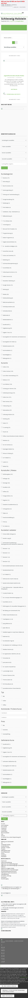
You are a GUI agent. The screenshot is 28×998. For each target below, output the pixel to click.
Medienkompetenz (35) (8, 346)
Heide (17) (5, 423)
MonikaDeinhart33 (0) (8, 570)
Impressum (4, 861)
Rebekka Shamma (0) (8, 649)
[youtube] (15, 9)
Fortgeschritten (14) (7, 496)
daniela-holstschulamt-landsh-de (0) (11, 583)
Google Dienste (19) (8, 285)
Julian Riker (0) (6, 628)
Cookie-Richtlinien (24, 977)
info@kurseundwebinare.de (6, 5)
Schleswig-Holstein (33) (8, 414)
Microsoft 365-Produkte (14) (10, 229)
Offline (4, 705)
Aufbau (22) (6, 491)
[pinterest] (26, 9)
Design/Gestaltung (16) (8, 199)
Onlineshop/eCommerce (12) (10, 272)
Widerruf (3, 867)
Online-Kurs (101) (7, 397)
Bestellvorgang (4, 878)
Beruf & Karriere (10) (8, 186)
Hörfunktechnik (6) (7, 311)
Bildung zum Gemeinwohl (7, 841)
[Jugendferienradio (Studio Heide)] (14, 66)
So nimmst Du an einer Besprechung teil (11, 837)
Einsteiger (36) (6, 483)
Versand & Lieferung (6, 876)
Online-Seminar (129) (8, 371)
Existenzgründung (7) (8, 190)
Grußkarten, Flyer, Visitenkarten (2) (11, 211)
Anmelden (16, 7)
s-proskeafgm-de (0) (8, 671)
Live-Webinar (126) (7, 384)
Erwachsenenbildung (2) (8, 517)
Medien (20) (6, 294)
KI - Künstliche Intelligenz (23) (10, 246)
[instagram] (18, 9)
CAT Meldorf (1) (7, 457)
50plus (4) (5, 513)
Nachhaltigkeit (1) (7, 354)
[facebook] (21, 9)
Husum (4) (5, 431)
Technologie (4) (6, 224)
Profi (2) (5, 522)
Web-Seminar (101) (7, 401)
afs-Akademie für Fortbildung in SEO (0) (12, 645)
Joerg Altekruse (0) (7, 623)
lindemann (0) (6, 636)
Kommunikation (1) (7, 350)
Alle (4, 696)
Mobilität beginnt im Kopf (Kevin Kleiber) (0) (13, 632)
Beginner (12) (6, 500)
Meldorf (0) (5, 466)
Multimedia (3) (6, 315)
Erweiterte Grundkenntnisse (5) (10, 504)
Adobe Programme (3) (8, 237)
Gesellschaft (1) (6, 324)
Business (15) (6, 178)
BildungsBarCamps (5, 850)
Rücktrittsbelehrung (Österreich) (8, 871)
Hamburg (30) (6, 419)
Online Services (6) (7, 276)
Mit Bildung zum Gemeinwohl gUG (11, 888)
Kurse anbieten (4, 825)
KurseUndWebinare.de (6, 887)
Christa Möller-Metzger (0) (9, 534)
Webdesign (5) (6, 203)
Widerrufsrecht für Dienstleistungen (9, 870)
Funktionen (3, 828)
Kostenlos (5, 729)
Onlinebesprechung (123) (9, 393)
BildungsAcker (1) (7, 358)
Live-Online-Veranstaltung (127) (10, 375)
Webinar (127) (6, 380)
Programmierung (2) (8, 233)
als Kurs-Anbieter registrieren (14, 27)
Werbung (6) (6, 289)
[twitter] (23, 9)
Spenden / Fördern (5, 847)
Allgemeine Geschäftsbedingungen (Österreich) (12, 865)
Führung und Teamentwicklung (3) (11, 194)
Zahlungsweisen (5, 874)
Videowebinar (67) (7, 410)
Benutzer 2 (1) (6, 553)
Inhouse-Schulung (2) (8, 453)
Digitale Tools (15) (7, 332)
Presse (2, 853)
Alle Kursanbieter (5, 832)
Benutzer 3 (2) (6, 557)
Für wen (3, 823)
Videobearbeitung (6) (8, 298)
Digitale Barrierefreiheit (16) (9, 242)
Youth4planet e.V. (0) (8, 619)
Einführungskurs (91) (8, 474)
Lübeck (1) (5, 462)
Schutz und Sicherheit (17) (9, 255)
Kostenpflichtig (6, 734)
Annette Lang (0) (7, 538)
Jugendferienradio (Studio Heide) (14, 75)
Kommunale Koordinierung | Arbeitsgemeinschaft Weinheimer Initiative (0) (12, 543)
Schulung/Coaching (5, 844)
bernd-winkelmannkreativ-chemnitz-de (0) (13, 565)
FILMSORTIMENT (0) (8, 593)
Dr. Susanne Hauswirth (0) (9, 666)
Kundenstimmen (5, 846)
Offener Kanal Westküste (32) (10, 615)
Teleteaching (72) (7, 406)
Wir (2, 843)
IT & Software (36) (7, 221)
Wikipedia (12, 21)
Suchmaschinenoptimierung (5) (10, 263)
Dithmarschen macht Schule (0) (10, 578)
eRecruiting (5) (6, 181)
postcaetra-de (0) (7, 662)
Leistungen (3, 829)
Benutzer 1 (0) (6, 548)
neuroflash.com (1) (7, 602)
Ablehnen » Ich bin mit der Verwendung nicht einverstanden (13, 991)
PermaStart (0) (6, 658)
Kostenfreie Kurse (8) (8, 251)
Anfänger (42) (6, 478)
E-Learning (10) (6, 427)
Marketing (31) (6, 260)
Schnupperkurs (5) (7, 509)
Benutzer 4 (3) (6, 561)
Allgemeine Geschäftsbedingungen (9, 864)
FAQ (2, 834)
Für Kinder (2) (6, 526)
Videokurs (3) (6, 440)
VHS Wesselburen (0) (8, 684)
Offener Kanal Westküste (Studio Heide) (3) (13, 436)
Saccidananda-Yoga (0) (8, 640)
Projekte (3, 849)
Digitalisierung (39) (7, 328)
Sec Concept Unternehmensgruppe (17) (12, 597)
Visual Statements (5, 852)
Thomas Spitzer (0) (7, 679)
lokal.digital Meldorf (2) (8, 449)
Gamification (4, 831)
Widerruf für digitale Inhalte (7, 868)
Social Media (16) (7, 267)
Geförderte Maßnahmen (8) (9, 761)
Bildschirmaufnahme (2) (8, 302)
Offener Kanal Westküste (13, 94)
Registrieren (22, 7)
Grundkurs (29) (6, 487)
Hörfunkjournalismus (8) (9, 306)
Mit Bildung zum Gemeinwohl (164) (11, 610)
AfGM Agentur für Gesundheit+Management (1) (14, 606)
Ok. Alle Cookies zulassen (9, 986)
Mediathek (3, 855)
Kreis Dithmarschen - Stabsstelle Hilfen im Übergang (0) (12, 588)
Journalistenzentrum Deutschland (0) (12, 688)
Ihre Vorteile (4, 826)
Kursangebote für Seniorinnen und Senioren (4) (14, 337)
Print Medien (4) (7, 207)
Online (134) (6, 367)
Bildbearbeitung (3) (7, 216)
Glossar (3, 835)
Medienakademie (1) (8, 319)
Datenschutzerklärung (6, 862)
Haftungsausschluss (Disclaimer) (9, 873)
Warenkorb (3, 877)
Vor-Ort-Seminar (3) (7, 444)
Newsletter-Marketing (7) (9, 280)
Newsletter (3, 856)
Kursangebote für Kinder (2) (9, 341)
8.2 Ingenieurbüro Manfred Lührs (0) (11, 653)
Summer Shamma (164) (8, 675)
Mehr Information (7, 996)
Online (4, 700)
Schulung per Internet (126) (9, 388)
